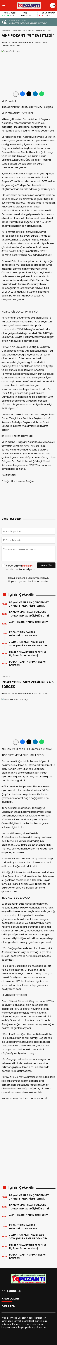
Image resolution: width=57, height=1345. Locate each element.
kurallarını (27, 565)
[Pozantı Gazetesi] (29, 5)
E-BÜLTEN (8, 1306)
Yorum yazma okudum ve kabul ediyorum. (21, 567)
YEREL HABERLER (18, 30)
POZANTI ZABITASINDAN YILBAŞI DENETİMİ (27, 663)
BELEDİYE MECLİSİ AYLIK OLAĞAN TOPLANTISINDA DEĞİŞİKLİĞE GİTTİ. (29, 614)
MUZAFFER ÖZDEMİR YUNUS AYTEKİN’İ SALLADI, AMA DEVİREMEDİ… (28, 23)
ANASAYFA (6, 30)
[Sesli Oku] (16, 94)
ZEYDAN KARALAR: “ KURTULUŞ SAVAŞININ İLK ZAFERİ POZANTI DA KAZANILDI (28, 643)
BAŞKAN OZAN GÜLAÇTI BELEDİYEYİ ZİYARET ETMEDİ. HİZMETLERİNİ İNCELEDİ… (29, 604)
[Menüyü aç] (5, 5)
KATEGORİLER (11, 1290)
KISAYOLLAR (10, 1298)
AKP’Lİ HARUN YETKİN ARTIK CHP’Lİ (29, 624)
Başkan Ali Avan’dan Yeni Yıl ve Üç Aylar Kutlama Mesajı (28, 653)
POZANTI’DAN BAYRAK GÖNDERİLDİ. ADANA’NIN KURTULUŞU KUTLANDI (23, 633)
